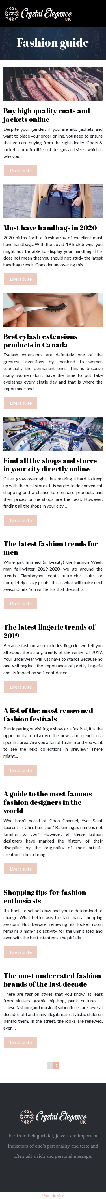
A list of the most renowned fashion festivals (48, 714)
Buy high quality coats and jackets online (46, 115)
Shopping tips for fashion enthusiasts (44, 896)
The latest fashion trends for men (50, 548)
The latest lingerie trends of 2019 (49, 631)
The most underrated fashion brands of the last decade (52, 980)
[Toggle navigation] (95, 13)
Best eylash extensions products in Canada (40, 340)
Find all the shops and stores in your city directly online (50, 464)
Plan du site (53, 1195)
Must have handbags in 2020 (50, 227)
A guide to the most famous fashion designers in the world (47, 802)
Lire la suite (21, 170)
